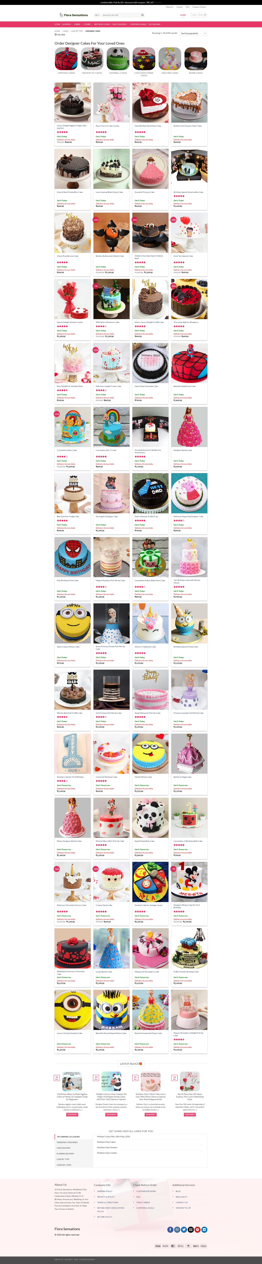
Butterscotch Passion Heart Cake (188, 126)
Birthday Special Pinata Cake (186, 647)
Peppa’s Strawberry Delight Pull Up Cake (188, 1034)
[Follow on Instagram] (177, 1230)
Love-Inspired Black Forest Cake (109, 192)
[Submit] (142, 15)
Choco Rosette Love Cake (67, 256)
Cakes (77, 24)
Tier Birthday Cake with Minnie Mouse (187, 581)
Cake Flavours (119, 24)
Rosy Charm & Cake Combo (107, 126)
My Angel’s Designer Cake (107, 516)
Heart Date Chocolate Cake (146, 386)
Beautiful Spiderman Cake (185, 386)
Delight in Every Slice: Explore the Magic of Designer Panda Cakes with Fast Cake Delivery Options (111, 1096)
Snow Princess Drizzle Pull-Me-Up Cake (110, 647)
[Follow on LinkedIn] (204, 1230)
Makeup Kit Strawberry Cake (147, 972)
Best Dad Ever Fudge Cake (68, 516)
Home (57, 24)
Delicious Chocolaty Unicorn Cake (71, 905)
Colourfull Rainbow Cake (106, 777)
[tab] (74, 1136)
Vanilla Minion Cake (143, 777)
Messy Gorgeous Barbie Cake (69, 841)
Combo (87, 24)
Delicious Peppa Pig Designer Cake (188, 516)
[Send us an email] (191, 1230)
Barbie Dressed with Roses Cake (148, 1033)
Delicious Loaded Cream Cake (108, 386)
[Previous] (54, 1097)
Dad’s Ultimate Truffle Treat (146, 516)
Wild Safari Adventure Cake (107, 322)
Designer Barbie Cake (183, 450)
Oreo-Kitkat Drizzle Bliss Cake (70, 192)
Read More (72, 1114)
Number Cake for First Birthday (70, 777)
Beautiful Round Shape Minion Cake (111, 1033)
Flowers (66, 24)
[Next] (208, 1097)
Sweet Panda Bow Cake (144, 841)
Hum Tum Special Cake (183, 256)
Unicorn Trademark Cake (145, 647)
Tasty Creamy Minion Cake (68, 647)
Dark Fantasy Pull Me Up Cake (108, 713)
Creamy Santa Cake (104, 905)
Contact (179, 7)
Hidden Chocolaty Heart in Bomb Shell (149, 257)
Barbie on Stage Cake (182, 777)
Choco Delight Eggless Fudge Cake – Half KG (72, 126)
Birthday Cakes (102, 24)
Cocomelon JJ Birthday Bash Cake (188, 841)
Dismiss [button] (158, 2)
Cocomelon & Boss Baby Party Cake (150, 580)
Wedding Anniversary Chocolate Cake (70, 972)
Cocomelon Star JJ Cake (106, 450)
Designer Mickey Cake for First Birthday (187, 906)
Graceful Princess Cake (144, 192)
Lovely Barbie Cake (104, 972)
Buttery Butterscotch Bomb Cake (110, 256)
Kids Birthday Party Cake (67, 580)
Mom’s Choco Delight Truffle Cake (149, 322)
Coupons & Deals (199, 7)
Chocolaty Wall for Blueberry (186, 322)
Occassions (154, 24)
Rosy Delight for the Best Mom (70, 386)
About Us (169, 7)
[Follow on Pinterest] (197, 1230)
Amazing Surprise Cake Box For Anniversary (148, 451)
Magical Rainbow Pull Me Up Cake (110, 580)
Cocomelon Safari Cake (67, 450)
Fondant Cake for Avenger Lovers (149, 905)
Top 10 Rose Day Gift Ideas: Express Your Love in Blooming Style (190, 1096)
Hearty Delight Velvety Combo (70, 322)
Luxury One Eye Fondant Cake (69, 1033)
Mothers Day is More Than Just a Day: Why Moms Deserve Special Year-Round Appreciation (151, 1096)
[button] (198, 15)
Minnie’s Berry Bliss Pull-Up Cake (110, 841)
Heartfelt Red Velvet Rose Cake (148, 126)
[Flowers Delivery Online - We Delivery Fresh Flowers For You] (72, 15)
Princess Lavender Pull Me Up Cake (188, 713)
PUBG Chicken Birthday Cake (186, 972)
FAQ (187, 7)
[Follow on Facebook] (170, 1230)
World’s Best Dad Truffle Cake (69, 713)
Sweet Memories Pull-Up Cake (147, 713)
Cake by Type (77, 31)
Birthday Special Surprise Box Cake (188, 192)
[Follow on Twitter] (184, 1230)
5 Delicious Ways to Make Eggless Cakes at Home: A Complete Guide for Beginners (72, 1096)
